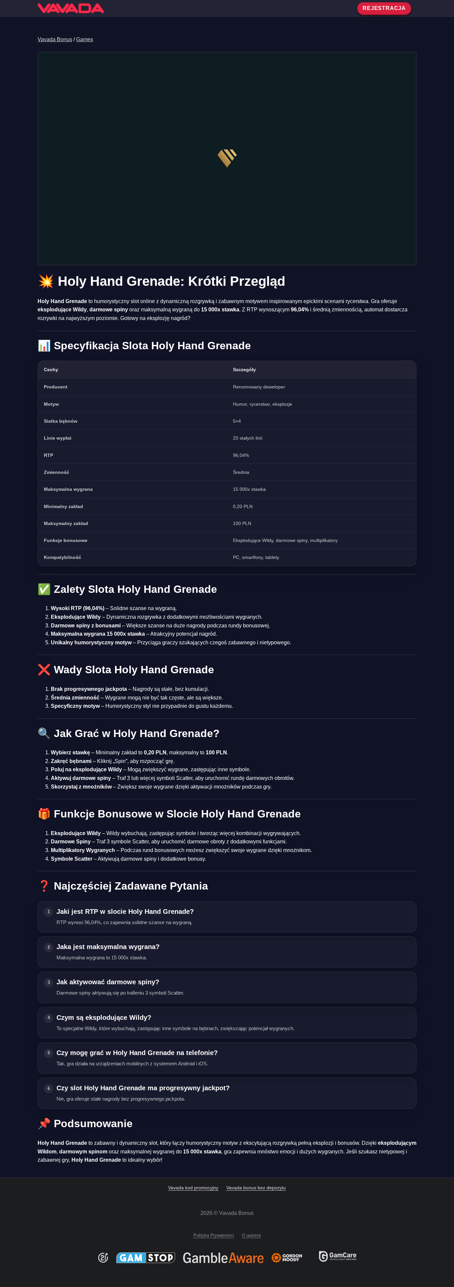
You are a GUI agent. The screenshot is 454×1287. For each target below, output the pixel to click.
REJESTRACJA (384, 8)
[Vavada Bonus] (71, 8)
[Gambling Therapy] (291, 1257)
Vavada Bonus (55, 39)
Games (84, 39)
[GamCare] (337, 1260)
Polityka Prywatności (213, 1235)
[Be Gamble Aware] (223, 1257)
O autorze (251, 1235)
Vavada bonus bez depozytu (256, 1187)
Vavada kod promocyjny (193, 1187)
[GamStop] (145, 1257)
